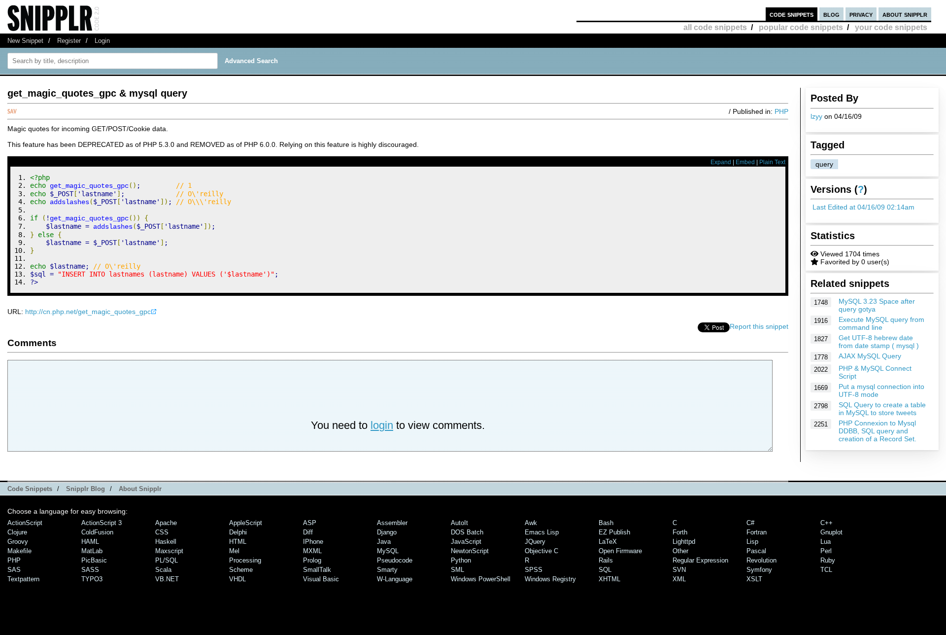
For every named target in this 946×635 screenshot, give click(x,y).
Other (680, 551)
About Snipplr (140, 489)
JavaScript (466, 541)
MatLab (91, 551)
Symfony (759, 569)
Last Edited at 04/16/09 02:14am (863, 207)
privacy (861, 14)
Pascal (756, 551)
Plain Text (772, 162)
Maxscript (169, 551)
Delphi (238, 532)
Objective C (541, 551)
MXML (312, 551)
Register (69, 40)
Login (102, 40)
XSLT (754, 579)
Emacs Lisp (542, 532)
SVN (679, 569)
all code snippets (715, 27)
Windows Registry (550, 579)
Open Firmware (620, 551)
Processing (245, 560)
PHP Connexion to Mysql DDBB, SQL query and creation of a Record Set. (877, 431)
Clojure (17, 532)
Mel (234, 551)
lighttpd (684, 541)
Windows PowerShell (480, 579)
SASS (90, 569)
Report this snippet (759, 326)
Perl (826, 551)
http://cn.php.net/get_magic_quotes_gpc (88, 312)
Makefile (19, 551)
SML (457, 569)
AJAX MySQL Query (870, 356)
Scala (163, 569)
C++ (826, 523)
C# (750, 523)
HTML (237, 541)
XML (679, 579)
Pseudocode (394, 560)
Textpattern (23, 579)
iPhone (313, 541)
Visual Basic (321, 579)
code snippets (791, 14)
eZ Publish (614, 532)
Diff (308, 532)
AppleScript (245, 523)
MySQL (388, 551)
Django (387, 532)
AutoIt (459, 523)
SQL (605, 569)
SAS (14, 569)
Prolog (312, 560)
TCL (826, 569)
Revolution (761, 560)
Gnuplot (831, 532)
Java (384, 541)
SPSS (533, 569)
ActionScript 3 (101, 523)
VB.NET (167, 579)
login (382, 425)
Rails (606, 560)
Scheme (241, 569)
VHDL (237, 579)
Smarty (387, 569)
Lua (825, 541)
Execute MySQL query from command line (881, 323)
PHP (781, 111)
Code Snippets (29, 489)
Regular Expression (700, 560)
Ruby (827, 560)
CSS (162, 532)
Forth (680, 532)
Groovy (17, 541)
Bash (606, 523)
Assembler (392, 523)
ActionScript (24, 523)
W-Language (394, 579)
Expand (720, 162)
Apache (166, 523)
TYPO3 (91, 579)
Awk (531, 523)
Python (461, 560)
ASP (309, 523)
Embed (745, 162)
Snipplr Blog (85, 489)
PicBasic (94, 560)
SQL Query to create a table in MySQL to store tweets (882, 409)
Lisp (752, 541)
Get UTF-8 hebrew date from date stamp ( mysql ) (879, 342)
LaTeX (608, 541)
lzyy (816, 116)
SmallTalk (317, 569)
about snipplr (904, 14)
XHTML (609, 579)
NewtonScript (470, 551)
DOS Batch (467, 532)
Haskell (165, 541)
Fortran (756, 532)
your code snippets (891, 27)
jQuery (535, 541)
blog (831, 14)
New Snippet (25, 40)
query (824, 164)
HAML (90, 541)
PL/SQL (166, 560)
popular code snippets (801, 27)
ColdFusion (97, 532)
